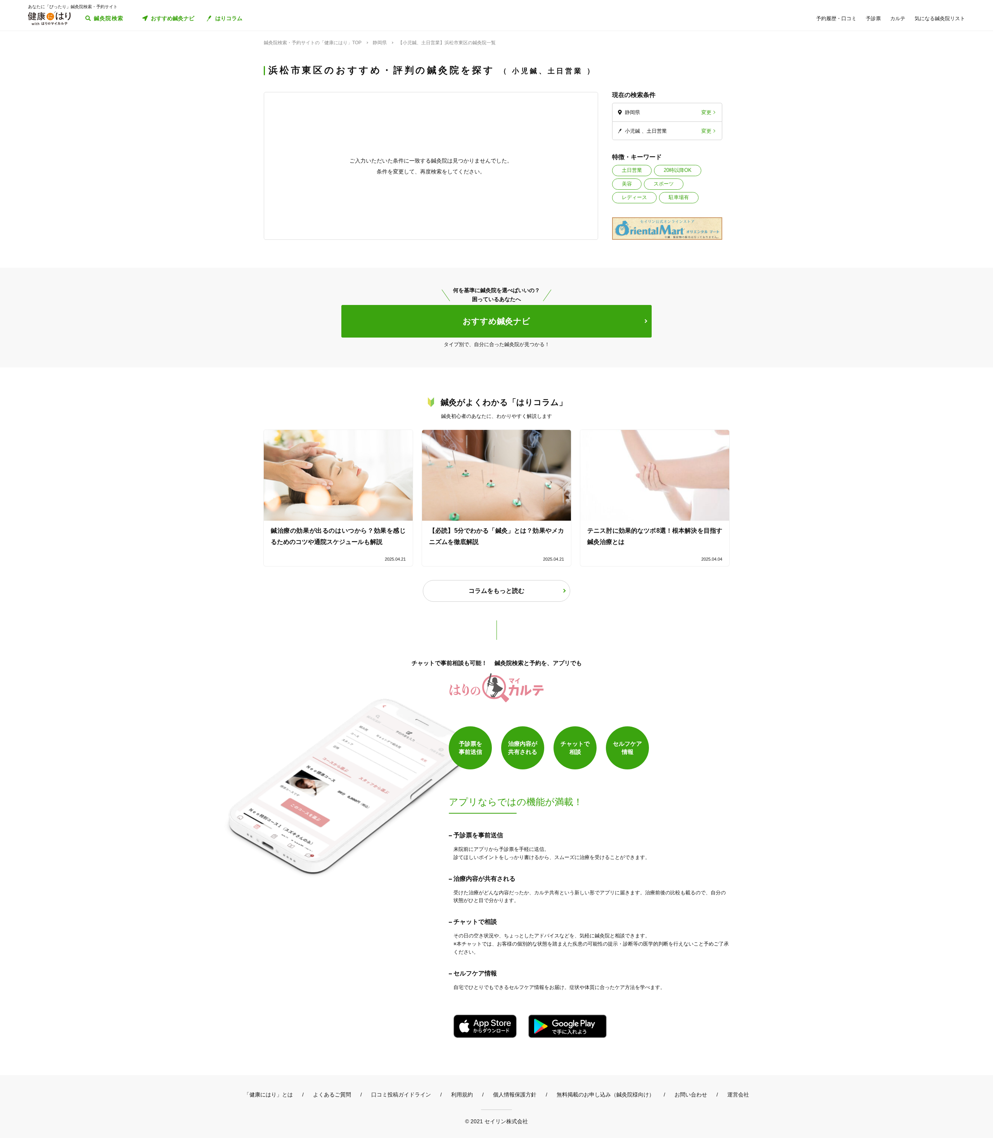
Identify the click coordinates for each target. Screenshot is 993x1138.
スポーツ (664, 184)
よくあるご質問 (332, 1094)
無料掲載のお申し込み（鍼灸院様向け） (605, 1094)
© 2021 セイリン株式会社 (496, 1121)
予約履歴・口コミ (836, 18)
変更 (706, 112)
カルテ (897, 18)
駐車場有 (679, 197)
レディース (634, 197)
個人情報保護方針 (514, 1094)
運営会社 (738, 1094)
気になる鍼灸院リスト (940, 18)
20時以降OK (678, 170)
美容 (627, 184)
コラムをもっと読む (496, 590)
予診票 (873, 18)
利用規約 (462, 1094)
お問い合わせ (691, 1094)
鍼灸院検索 (109, 18)
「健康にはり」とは (268, 1094)
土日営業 (632, 170)
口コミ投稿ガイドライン (401, 1094)
